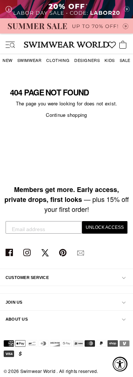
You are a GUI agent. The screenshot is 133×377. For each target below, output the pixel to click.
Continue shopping (66, 114)
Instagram (28, 253)
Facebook (10, 253)
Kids (110, 60)
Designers (87, 60)
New (8, 60)
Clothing (57, 60)
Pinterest (63, 253)
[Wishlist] (112, 47)
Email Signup (81, 253)
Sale (125, 60)
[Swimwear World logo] (66, 45)
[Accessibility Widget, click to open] (120, 364)
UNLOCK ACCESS (105, 227)
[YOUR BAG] (124, 45)
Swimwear (29, 60)
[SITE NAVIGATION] (7, 45)
